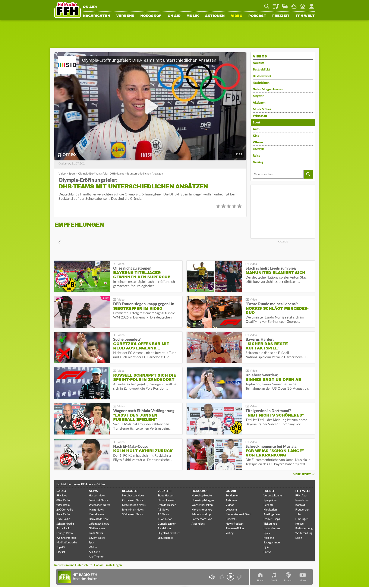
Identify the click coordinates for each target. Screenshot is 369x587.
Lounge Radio (64, 533)
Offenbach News (99, 523)
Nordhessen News (133, 495)
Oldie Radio (63, 519)
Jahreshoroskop (201, 514)
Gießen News (97, 528)
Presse (299, 523)
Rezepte (269, 505)
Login (298, 538)
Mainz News (96, 509)
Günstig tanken (167, 523)
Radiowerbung (304, 528)
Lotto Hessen (272, 528)
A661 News (165, 519)
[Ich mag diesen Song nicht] (239, 577)
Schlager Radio (65, 523)
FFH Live (61, 495)
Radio (61, 491)
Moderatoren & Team (238, 514)
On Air (174, 16)
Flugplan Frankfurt (169, 533)
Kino (256, 135)
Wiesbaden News (99, 505)
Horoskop (150, 16)
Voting (230, 533)
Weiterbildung (303, 533)
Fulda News (96, 533)
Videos (230, 505)
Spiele (267, 533)
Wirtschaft (260, 115)
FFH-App (300, 495)
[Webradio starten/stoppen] (230, 577)
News (93, 491)
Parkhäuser (164, 528)
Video (236, 16)
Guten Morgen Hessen (268, 89)
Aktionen (215, 16)
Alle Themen (96, 556)
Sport (72, 173)
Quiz (266, 547)
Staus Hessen (166, 495)
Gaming (258, 162)
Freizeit (281, 16)
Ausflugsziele (272, 514)
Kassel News (96, 514)
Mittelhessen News (134, 505)
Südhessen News (132, 514)
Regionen (130, 491)
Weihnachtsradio (66, 538)
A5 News (163, 514)
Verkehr (125, 16)
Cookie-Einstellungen (108, 565)
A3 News (163, 509)
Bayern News (97, 538)
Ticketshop (270, 523)
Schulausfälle (165, 538)
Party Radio (63, 528)
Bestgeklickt (261, 69)
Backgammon (272, 542)
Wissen (258, 142)
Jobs (298, 514)
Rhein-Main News (133, 509)
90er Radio (63, 505)
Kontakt (300, 505)
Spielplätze (270, 500)
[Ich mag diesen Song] (222, 577)
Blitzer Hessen (166, 500)
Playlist (275, 4)
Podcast (257, 16)
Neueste (258, 63)
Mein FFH (311, 4)
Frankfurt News (98, 500)
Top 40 (60, 547)
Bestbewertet (262, 76)
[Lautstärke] (211, 577)
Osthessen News (132, 500)
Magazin (258, 96)
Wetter (293, 4)
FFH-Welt (305, 16)
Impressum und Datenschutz (73, 565)
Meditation (270, 509)
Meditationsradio (66, 542)
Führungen (301, 519)
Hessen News (97, 495)
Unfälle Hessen (167, 505)
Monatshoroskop (202, 509)
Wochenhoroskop (202, 505)
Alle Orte (94, 552)
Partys (267, 552)
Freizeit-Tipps (272, 519)
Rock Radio (63, 514)
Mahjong (269, 538)
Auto (256, 129)
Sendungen (232, 495)
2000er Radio (64, 509)
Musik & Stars (262, 109)
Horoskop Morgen (203, 500)
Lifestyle (259, 149)
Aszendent (198, 523)
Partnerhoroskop (202, 519)
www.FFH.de (82, 484)
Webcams (231, 509)
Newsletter (302, 500)
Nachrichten (96, 16)
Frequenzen (302, 509)
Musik (192, 16)
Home (260, 580)
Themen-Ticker (235, 528)
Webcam (302, 4)
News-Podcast (234, 523)
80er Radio (63, 500)
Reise (256, 155)
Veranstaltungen (273, 495)
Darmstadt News (99, 519)
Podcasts (231, 519)
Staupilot (284, 4)
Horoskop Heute (202, 495)
